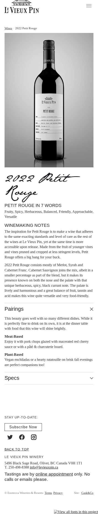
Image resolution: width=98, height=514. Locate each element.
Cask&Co (87, 493)
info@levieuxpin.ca (44, 467)
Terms (48, 493)
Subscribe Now (23, 427)
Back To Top (17, 449)
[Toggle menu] (88, 5)
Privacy (58, 493)
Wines (8, 28)
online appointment (54, 474)
